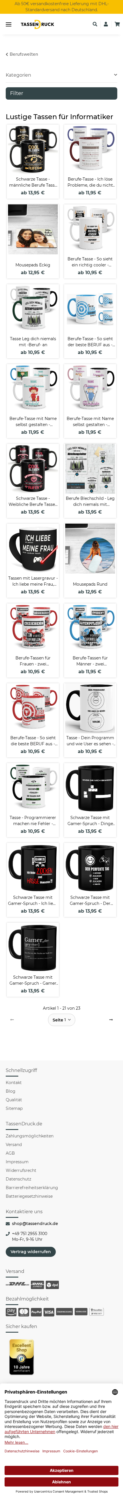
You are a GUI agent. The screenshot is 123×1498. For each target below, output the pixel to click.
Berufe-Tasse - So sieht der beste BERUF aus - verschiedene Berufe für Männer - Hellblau (90, 342)
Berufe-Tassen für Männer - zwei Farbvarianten (90, 661)
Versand (14, 1144)
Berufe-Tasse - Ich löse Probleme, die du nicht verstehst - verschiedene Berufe (90, 182)
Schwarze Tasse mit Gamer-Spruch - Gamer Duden (32, 980)
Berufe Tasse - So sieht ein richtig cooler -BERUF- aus (90, 262)
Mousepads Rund (90, 584)
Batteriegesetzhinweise (29, 1196)
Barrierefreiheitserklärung (32, 1187)
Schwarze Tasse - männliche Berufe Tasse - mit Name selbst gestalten (33, 182)
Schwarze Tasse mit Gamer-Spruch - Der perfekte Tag (90, 901)
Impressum (17, 1161)
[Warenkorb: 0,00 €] (117, 24)
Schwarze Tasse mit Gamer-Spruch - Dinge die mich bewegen (90, 821)
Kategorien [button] (18, 75)
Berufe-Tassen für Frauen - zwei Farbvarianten (33, 661)
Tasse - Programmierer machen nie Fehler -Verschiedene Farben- (33, 821)
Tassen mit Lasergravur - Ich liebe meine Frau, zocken (33, 581)
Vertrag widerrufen (31, 1251)
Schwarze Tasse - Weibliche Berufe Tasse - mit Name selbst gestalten (33, 502)
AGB (10, 1153)
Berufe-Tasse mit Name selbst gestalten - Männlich (33, 422)
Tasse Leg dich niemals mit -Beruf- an (33, 341)
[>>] (111, 1020)
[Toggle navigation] (8, 24)
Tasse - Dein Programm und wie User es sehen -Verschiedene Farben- (90, 741)
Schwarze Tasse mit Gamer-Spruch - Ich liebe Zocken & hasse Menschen (33, 901)
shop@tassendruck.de (35, 1223)
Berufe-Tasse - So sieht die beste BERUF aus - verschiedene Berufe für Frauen (33, 741)
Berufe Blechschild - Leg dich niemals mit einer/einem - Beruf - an (90, 502)
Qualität (14, 1099)
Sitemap (14, 1108)
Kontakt (14, 1082)
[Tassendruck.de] (37, 24)
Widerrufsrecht (21, 1170)
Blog (10, 1091)
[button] (95, 24)
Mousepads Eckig (32, 265)
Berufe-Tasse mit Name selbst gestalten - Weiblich (90, 422)
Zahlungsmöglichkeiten (29, 1136)
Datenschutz (18, 1179)
